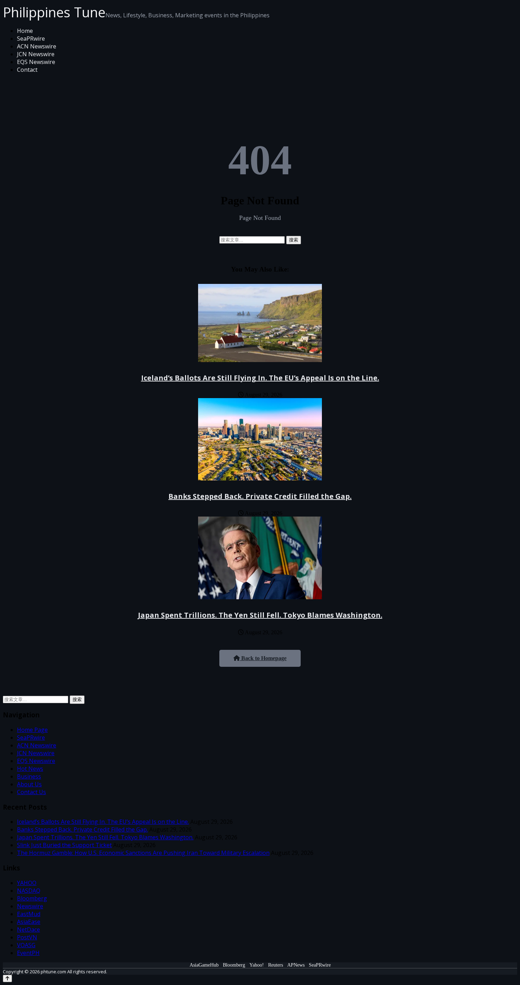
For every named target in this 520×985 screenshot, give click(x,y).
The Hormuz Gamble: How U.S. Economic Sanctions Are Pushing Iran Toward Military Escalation (143, 853)
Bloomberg (32, 898)
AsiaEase (28, 922)
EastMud (28, 914)
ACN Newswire (36, 46)
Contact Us (31, 792)
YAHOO (26, 883)
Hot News (30, 769)
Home (25, 31)
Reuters (275, 965)
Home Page (32, 730)
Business (29, 776)
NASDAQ (28, 890)
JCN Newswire (35, 54)
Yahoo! (256, 965)
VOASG (26, 945)
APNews (296, 965)
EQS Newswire (36, 62)
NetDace (28, 929)
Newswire (30, 906)
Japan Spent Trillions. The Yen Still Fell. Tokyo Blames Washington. (260, 615)
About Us (29, 784)
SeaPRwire (31, 38)
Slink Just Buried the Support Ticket (64, 845)
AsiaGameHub (204, 965)
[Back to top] (7, 978)
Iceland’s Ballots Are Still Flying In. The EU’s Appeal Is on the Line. (260, 378)
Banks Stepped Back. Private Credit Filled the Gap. (260, 496)
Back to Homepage (263, 658)
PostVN (27, 937)
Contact (27, 70)
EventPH (28, 953)
